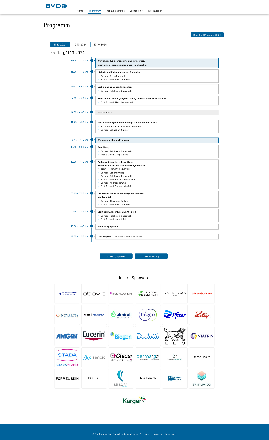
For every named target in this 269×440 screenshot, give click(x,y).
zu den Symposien (116, 256)
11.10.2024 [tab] (60, 44)
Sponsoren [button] (135, 11)
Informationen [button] (155, 11)
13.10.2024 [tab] (100, 44)
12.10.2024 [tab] (80, 44)
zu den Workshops (151, 256)
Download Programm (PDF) (207, 34)
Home (80, 11)
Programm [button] (93, 11)
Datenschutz (171, 434)
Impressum (157, 434)
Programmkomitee (115, 11)
